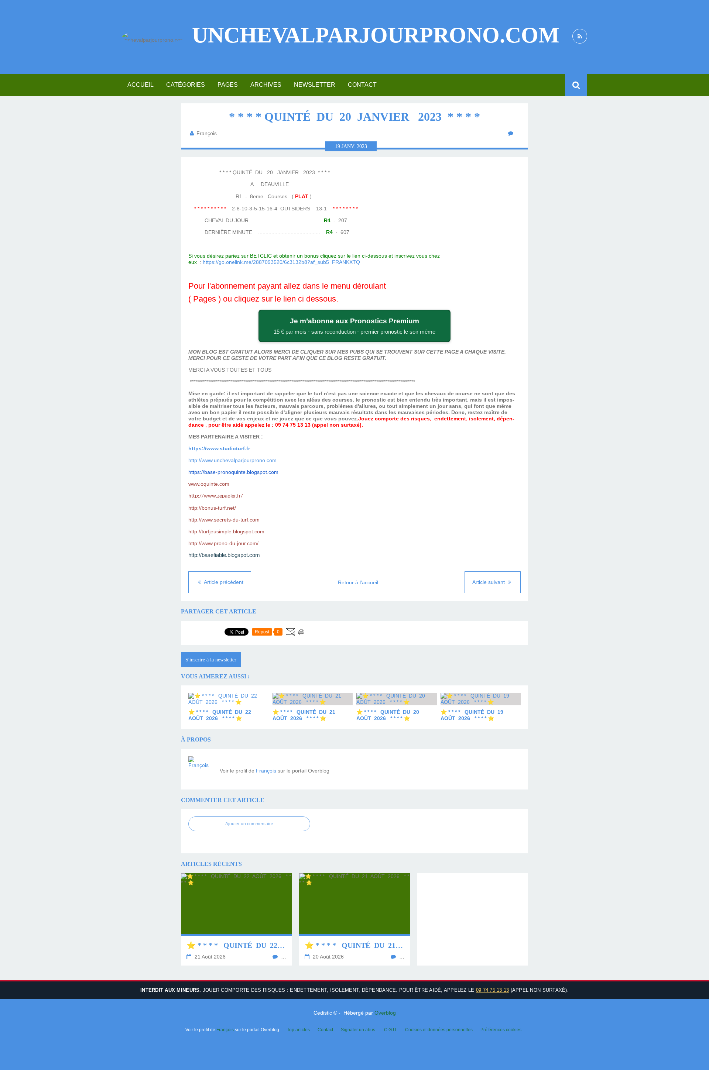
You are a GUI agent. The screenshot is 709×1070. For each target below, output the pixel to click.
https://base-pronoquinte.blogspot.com (233, 472)
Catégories (185, 85)
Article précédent (223, 582)
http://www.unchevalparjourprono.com (232, 460)
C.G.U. (390, 1029)
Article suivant (489, 582)
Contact (362, 85)
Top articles (298, 1029)
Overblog (385, 1013)
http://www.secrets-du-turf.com (224, 520)
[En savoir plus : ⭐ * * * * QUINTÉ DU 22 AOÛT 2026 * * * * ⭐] (236, 919)
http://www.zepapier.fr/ (215, 496)
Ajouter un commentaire (249, 823)
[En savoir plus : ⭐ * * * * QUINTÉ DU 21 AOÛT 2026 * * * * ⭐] (354, 919)
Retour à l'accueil (358, 582)
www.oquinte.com (208, 484)
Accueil (140, 85)
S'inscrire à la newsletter (210, 660)
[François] (201, 769)
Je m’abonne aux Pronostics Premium (354, 326)
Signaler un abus (358, 1029)
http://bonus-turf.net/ (212, 508)
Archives (265, 85)
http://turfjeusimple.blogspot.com (226, 531)
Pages (228, 85)
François (266, 771)
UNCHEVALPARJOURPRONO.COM (375, 35)
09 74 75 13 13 (492, 990)
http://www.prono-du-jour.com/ (223, 543)
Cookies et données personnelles (439, 1029)
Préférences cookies (500, 1029)
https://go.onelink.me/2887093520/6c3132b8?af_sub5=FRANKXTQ (281, 262)
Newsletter (314, 85)
